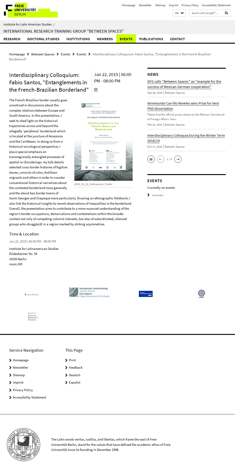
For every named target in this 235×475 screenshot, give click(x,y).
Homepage (128, 5)
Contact (177, 39)
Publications (151, 39)
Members (105, 39)
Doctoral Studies (43, 39)
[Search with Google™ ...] (226, 13)
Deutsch (74, 375)
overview (157, 195)
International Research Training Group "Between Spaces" (63, 31)
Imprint (173, 5)
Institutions (78, 39)
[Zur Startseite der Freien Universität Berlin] (30, 10)
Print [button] (72, 360)
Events (126, 39)
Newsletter (145, 5)
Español (74, 382)
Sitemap (160, 5)
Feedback (75, 367)
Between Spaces (42, 54)
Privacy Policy (190, 5)
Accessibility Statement (216, 5)
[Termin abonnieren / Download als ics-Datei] (113, 89)
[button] (179, 13)
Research (11, 39)
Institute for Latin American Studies (29, 24)
